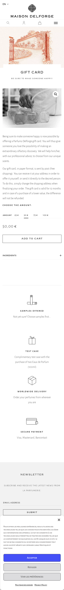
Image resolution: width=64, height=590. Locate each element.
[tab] (32, 255)
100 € (45, 215)
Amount (7, 215)
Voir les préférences (32, 576)
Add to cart (32, 238)
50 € (26, 215)
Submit (32, 512)
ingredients (9, 255)
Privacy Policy (40, 585)
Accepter (32, 558)
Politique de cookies (24, 585)
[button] (59, 520)
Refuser (32, 567)
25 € (17, 215)
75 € (35, 215)
